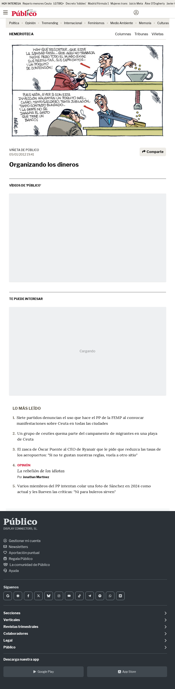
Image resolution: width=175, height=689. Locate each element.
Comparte (154, 152)
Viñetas (157, 34)
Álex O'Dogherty (155, 3)
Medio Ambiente (121, 23)
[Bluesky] (48, 596)
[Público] (80, 13)
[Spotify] (100, 596)
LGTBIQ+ (58, 3)
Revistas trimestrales (20, 627)
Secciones (11, 613)
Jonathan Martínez (36, 477)
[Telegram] (89, 596)
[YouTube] (69, 596)
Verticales (11, 620)
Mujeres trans (119, 3)
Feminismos (96, 23)
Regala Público (20, 559)
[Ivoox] (120, 596)
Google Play (46, 671)
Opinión (30, 23)
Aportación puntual (23, 553)
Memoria (145, 23)
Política (14, 23)
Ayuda (13, 571)
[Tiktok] (79, 596)
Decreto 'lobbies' (76, 3)
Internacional (73, 23)
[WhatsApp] (110, 596)
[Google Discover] (18, 596)
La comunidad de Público (29, 565)
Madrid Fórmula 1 (98, 3)
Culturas (163, 23)
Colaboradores (15, 634)
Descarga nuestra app (21, 659)
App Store (129, 671)
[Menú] (5, 12)
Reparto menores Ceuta (37, 3)
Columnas (123, 34)
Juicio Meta (136, 3)
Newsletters (18, 547)
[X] (38, 596)
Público (20, 522)
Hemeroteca (21, 34)
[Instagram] (59, 596)
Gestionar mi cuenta (24, 541)
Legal (7, 640)
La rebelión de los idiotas (41, 470)
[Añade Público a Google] (7, 596)
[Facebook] (28, 596)
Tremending (50, 23)
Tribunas (141, 34)
